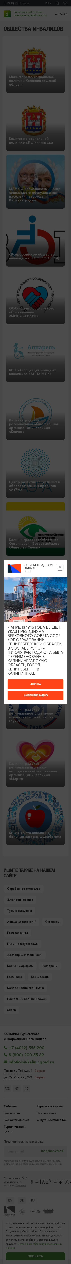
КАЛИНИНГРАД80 (35, 695)
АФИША (35, 684)
